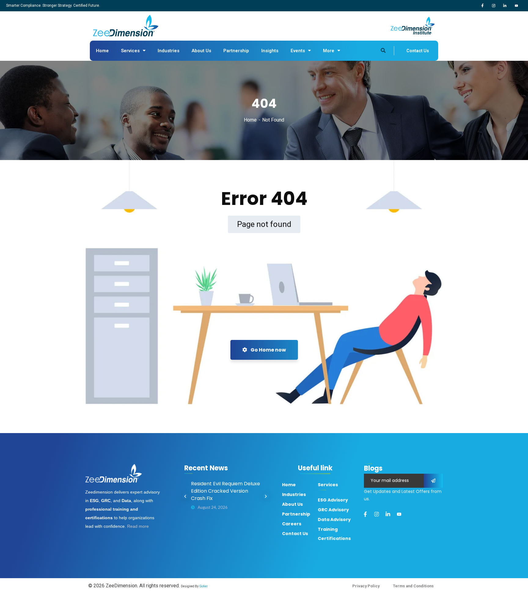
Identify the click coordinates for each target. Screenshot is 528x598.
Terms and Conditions (413, 586)
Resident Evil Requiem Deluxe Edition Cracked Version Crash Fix (225, 491)
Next (266, 496)
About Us (201, 50)
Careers (291, 524)
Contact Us (417, 50)
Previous (185, 496)
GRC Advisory (333, 510)
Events (298, 50)
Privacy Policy (366, 586)
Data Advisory (334, 519)
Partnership (236, 50)
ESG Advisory (333, 500)
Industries (168, 50)
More (328, 50)
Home (102, 50)
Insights (269, 50)
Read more (138, 526)
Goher (203, 586)
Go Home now (268, 349)
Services (130, 50)
